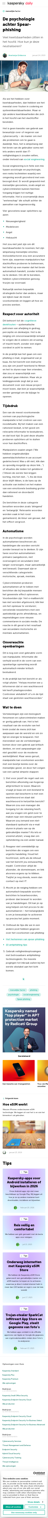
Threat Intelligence (10, 1462)
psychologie (13, 994)
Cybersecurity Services (11, 1441)
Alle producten (8, 1404)
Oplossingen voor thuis (13, 1364)
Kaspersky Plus (8, 1375)
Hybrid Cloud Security (11, 1454)
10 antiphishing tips (16, 944)
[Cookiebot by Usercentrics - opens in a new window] (34, 1473)
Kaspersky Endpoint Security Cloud (16, 1400)
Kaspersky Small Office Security (15, 1396)
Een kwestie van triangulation (16, 1084)
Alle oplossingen (9, 1383)
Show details (34, 1502)
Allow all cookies (13, 1507)
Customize (33, 1507)
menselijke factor (13, 11)
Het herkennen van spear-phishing (25, 939)
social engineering (34, 159)
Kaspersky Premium (10, 1379)
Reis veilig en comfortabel (24, 1227)
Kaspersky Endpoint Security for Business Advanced (23, 1425)
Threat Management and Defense (16, 1445)
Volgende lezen (11, 1098)
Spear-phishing (23, 999)
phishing (33, 990)
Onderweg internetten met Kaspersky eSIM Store (24, 1266)
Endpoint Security (9, 1450)
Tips (25, 1172)
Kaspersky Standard (10, 1371)
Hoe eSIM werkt (15, 1104)
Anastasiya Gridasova (17, 55)
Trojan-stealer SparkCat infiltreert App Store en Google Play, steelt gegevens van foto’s (24, 1321)
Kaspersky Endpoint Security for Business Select (22, 1420)
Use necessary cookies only (24, 1512)
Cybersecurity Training (11, 1458)
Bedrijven (6, 1389)
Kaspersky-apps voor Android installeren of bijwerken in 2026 (24, 1182)
